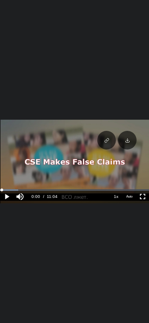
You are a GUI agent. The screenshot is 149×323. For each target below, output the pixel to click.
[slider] (74, 190)
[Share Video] (106, 140)
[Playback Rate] (116, 196)
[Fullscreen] (142, 196)
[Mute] (19, 196)
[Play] (6, 196)
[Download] (127, 140)
